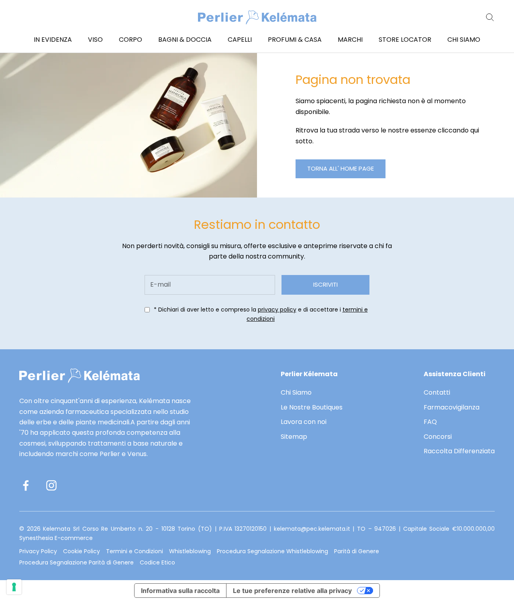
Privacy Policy (38, 551)
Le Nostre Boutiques (312, 407)
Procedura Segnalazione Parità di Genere (76, 562)
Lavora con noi (303, 421)
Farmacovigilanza (451, 407)
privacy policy (277, 310)
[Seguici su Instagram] (51, 485)
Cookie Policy (81, 551)
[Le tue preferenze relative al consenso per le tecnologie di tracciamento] (14, 587)
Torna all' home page (340, 168)
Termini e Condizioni (134, 551)
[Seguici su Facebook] (25, 485)
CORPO (130, 39)
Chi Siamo (296, 392)
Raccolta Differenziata (459, 451)
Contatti (437, 392)
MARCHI (350, 39)
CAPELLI (240, 39)
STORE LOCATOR (405, 39)
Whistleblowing (190, 551)
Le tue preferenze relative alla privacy (292, 591)
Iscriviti (325, 284)
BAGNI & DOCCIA (185, 39)
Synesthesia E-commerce (56, 538)
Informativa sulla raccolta (180, 591)
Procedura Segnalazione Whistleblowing (272, 551)
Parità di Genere (356, 551)
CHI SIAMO (463, 39)
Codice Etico (157, 562)
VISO (95, 39)
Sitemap (294, 436)
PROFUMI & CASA (295, 39)
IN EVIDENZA (53, 39)
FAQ (430, 421)
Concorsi (438, 436)
